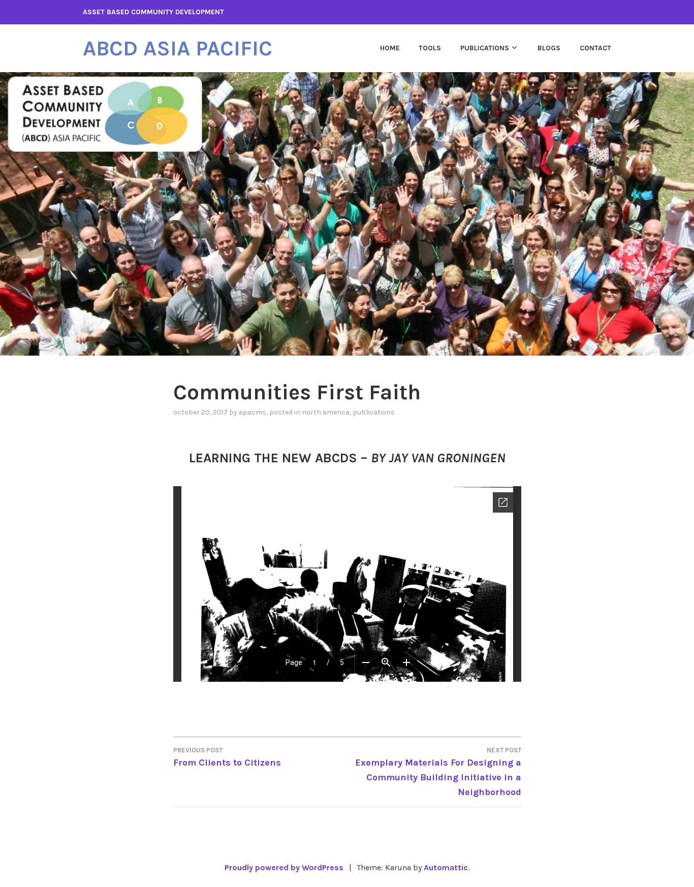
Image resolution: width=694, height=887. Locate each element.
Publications (484, 48)
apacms (252, 412)
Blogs (549, 48)
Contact (595, 48)
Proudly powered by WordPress (284, 867)
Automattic (446, 867)
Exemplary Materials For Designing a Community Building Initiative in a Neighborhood (438, 772)
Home (390, 48)
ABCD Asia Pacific (177, 48)
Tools (430, 48)
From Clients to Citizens (227, 757)
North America (326, 412)
